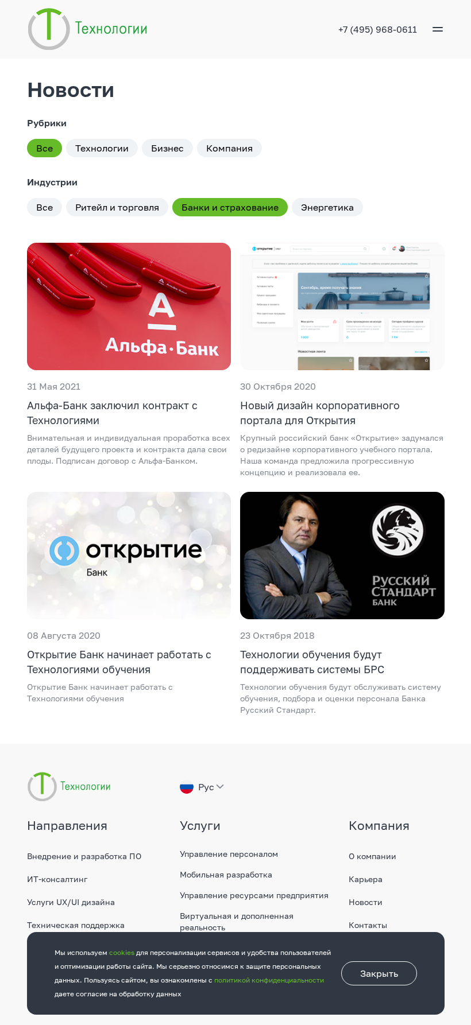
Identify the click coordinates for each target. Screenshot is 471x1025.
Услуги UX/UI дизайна (71, 902)
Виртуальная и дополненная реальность (237, 921)
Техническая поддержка (76, 925)
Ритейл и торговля (117, 207)
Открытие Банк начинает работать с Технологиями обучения (119, 661)
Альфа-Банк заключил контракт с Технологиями (112, 412)
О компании (372, 856)
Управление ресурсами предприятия (254, 895)
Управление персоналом (229, 854)
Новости (366, 902)
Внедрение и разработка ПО (84, 856)
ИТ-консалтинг (57, 879)
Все (44, 148)
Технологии (102, 148)
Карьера (366, 879)
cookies (121, 952)
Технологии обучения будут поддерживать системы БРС (312, 661)
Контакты (368, 925)
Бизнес (167, 148)
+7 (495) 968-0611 (377, 29)
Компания (229, 148)
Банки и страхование (230, 207)
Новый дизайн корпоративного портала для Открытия (320, 412)
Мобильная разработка (226, 874)
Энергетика (327, 207)
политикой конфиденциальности (269, 980)
